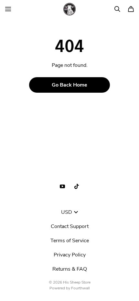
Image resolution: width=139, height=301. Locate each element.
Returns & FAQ (69, 269)
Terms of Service (69, 240)
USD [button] (66, 212)
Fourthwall (80, 288)
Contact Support (70, 226)
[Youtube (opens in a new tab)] (62, 186)
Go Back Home (69, 84)
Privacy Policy (70, 254)
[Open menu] (8, 9)
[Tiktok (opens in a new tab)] (77, 186)
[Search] (117, 9)
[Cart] (131, 9)
